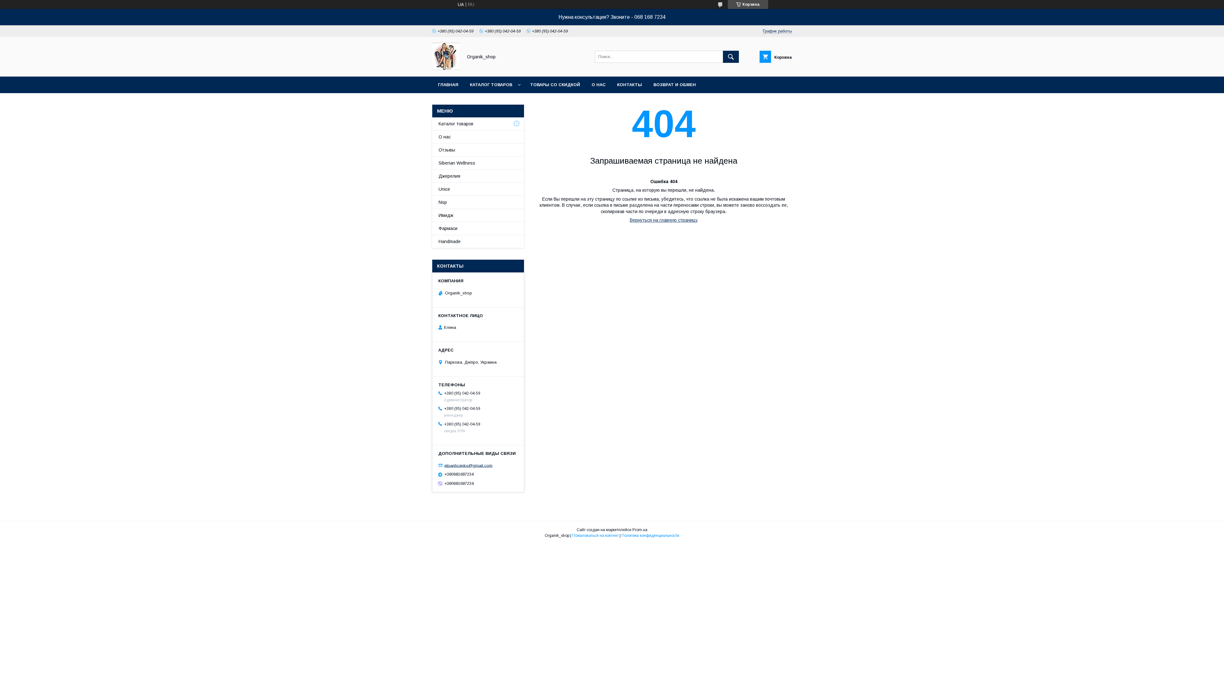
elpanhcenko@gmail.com (468, 465)
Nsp (443, 202)
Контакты (629, 84)
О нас (599, 84)
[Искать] (731, 57)
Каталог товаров (491, 84)
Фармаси (448, 228)
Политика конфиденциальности (650, 535)
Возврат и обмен (674, 84)
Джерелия (449, 176)
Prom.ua (639, 530)
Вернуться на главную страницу (664, 220)
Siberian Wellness (457, 163)
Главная (448, 84)
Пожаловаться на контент (595, 535)
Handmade (450, 241)
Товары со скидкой (555, 84)
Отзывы (447, 149)
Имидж (446, 215)
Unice (444, 189)
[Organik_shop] (445, 68)
